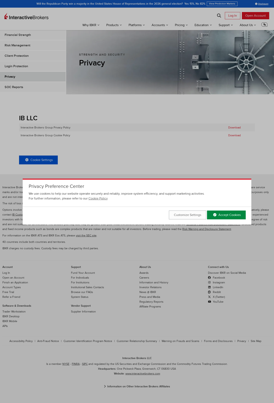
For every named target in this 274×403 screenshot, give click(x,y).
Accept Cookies (229, 215)
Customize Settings (187, 215)
